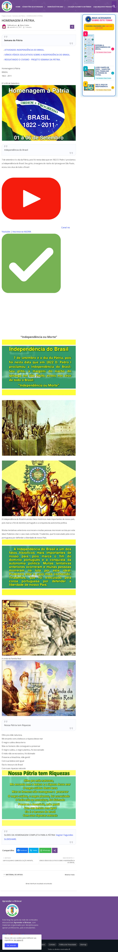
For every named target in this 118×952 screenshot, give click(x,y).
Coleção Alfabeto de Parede (79, 7)
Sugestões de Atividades (32, 7)
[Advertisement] (39, 314)
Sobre (43, 944)
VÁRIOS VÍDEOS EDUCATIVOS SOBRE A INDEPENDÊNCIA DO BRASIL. (37, 54)
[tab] (18, 5)
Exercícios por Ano (55, 7)
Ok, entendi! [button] (11, 945)
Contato (52, 944)
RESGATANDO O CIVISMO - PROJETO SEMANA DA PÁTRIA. (32, 59)
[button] (114, 6)
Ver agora (17, 940)
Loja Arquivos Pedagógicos (105, 7)
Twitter (35, 850)
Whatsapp (46, 850)
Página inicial (6, 16)
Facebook (23, 850)
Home (18, 7)
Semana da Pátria (18, 16)
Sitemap (83, 944)
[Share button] (55, 850)
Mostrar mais (70, 875)
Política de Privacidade (67, 944)
